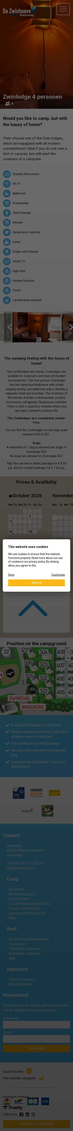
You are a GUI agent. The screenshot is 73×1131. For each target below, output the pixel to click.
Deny (11, 574)
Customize (58, 574)
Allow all (37, 582)
